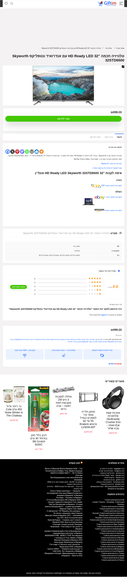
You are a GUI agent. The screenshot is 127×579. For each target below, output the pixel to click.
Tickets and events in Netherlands (110, 549)
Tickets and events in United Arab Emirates (107, 520)
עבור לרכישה (63, 119)
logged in (104, 315)
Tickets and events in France (112, 560)
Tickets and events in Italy (113, 536)
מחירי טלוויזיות (72, 342)
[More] (41, 151)
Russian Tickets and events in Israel (109, 518)
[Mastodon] (22, 151)
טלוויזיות (108, 48)
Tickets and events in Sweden (112, 542)
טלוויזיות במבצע (65, 339)
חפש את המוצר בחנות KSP (111, 185)
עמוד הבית (120, 48)
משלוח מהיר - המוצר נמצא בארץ (63, 350)
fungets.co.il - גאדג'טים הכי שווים (111, 471)
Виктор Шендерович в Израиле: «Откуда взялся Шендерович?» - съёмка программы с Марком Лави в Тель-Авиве (63, 506)
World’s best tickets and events (111, 515)
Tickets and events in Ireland (112, 507)
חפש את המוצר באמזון (113, 210)
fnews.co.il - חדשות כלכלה (114, 478)
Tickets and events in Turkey (112, 553)
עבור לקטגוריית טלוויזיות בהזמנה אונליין (107, 168)
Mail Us (9, 578)
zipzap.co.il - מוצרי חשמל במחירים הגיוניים (108, 475)
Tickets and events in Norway (112, 538)
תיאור (119, 137)
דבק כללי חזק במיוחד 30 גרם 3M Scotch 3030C (38, 440)
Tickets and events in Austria (112, 531)
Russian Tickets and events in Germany (108, 513)
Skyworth (118, 335)
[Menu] (121, 3)
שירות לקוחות (42, 573)
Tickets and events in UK (114, 500)
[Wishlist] (6, 3)
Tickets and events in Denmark (111, 533)
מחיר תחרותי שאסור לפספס (102, 350)
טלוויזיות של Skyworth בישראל (112, 342)
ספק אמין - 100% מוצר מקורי (24, 350)
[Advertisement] (63, 25)
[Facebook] (7, 151)
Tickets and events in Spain (113, 558)
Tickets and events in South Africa (110, 527)
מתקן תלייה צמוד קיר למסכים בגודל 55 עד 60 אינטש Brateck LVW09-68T (88, 419)
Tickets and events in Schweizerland (109, 529)
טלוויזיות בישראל (76, 339)
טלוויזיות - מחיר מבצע (88, 339)
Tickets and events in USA (113, 511)
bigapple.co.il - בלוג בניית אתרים (112, 469)
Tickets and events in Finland (112, 544)
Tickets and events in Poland (112, 540)
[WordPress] (32, 151)
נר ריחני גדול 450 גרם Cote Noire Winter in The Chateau (14, 411)
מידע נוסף (109, 137)
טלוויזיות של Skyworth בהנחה (19, 339)
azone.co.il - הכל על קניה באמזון (112, 473)
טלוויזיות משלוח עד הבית (37, 339)
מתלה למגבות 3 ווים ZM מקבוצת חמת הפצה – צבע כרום (63, 402)
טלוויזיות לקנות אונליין (52, 339)
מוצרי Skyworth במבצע (84, 342)
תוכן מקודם (74, 463)
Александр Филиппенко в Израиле (68, 542)
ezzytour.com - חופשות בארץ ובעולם (110, 482)
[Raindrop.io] (36, 151)
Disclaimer (17, 578)
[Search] (12, 3)
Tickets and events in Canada (112, 556)
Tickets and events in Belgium (112, 547)
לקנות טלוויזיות (97, 342)
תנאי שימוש (30, 573)
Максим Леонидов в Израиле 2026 (68, 540)
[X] (12, 151)
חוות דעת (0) (95, 137)
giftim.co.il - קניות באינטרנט (113, 480)
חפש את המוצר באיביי (113, 197)
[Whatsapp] (27, 151)
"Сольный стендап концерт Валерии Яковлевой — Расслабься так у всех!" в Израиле (66, 526)
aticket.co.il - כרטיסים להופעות (112, 484)
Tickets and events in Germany (111, 522)
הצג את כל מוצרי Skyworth (111, 164)
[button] (123, 66)
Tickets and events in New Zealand (110, 524)
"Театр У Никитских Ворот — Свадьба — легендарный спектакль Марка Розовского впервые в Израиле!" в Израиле (64, 493)
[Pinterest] (17, 151)
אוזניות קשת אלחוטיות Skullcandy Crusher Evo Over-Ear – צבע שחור (113, 420)
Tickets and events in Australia (111, 509)
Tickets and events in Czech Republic (109, 551)
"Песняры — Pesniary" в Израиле (69, 498)
